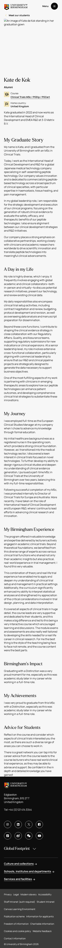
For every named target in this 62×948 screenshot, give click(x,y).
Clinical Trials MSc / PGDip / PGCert (30, 97)
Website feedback (42, 931)
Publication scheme (14, 916)
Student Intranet (46, 901)
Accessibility (44, 894)
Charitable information (42, 923)
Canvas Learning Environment (19, 909)
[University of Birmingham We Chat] (28, 835)
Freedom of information (16, 923)
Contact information (15, 938)
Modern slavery (29, 894)
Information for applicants (40, 916)
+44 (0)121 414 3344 (20, 809)
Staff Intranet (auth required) (19, 901)
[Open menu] (54, 6)
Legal (16, 894)
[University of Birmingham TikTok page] (7, 835)
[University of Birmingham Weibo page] (18, 835)
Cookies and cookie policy (17, 931)
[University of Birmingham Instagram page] (7, 824)
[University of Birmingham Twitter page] (28, 824)
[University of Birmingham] (16, 6)
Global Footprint (17, 848)
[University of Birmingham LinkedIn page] (18, 824)
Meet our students (19, 15)
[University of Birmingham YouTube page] (39, 835)
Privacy (8, 894)
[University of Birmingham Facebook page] (39, 824)
